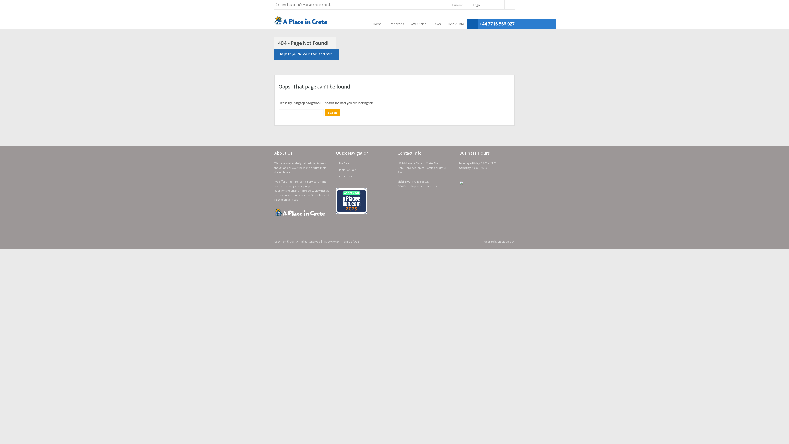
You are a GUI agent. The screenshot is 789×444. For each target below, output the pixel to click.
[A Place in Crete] (301, 22)
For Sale (344, 163)
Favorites (457, 5)
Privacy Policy (331, 241)
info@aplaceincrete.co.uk (314, 5)
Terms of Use (350, 241)
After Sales (418, 24)
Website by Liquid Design (499, 241)
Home (377, 24)
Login (476, 5)
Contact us (346, 176)
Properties (396, 24)
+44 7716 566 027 (497, 24)
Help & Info (456, 24)
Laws (437, 24)
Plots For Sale (347, 170)
